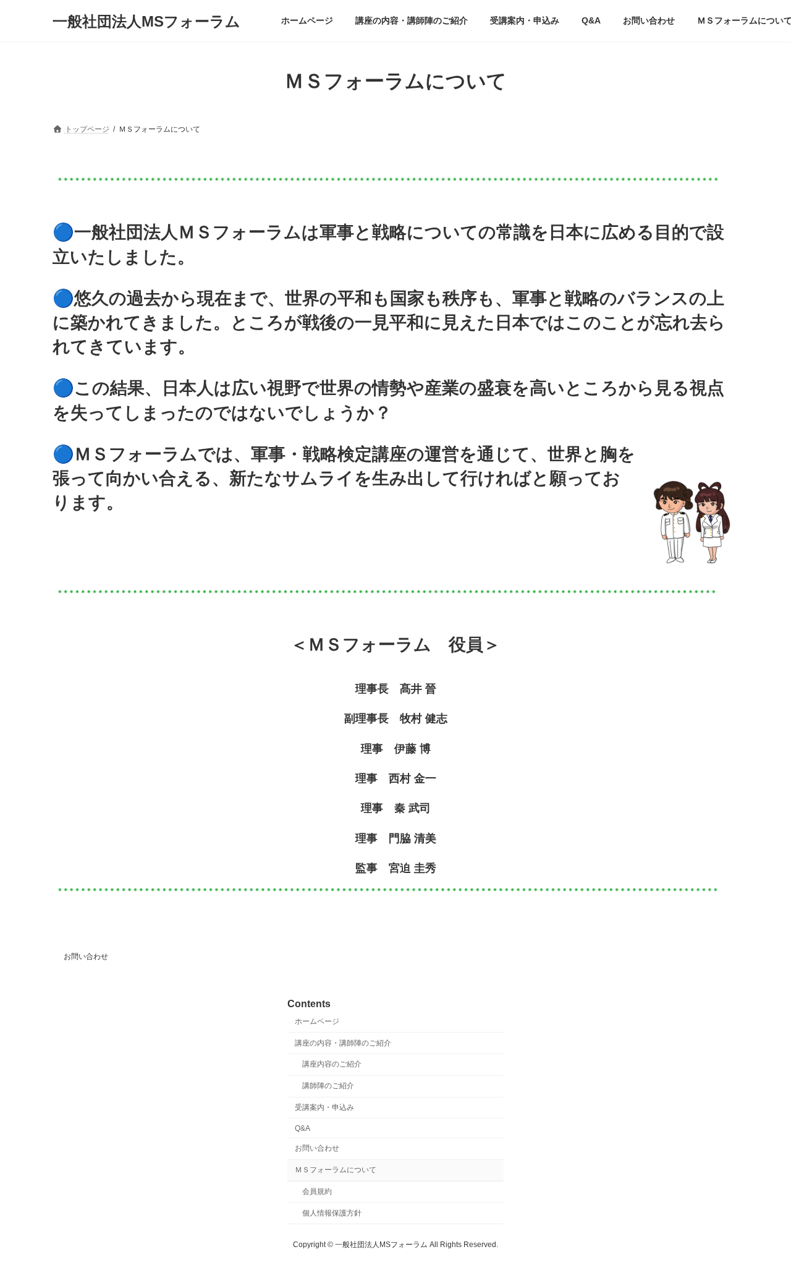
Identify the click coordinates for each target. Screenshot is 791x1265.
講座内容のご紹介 (332, 1064)
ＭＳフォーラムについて (335, 1169)
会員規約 (317, 1191)
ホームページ (317, 1021)
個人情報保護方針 (332, 1213)
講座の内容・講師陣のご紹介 (343, 1043)
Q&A (302, 1128)
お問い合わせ (86, 956)
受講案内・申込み (324, 1107)
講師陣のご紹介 (328, 1085)
